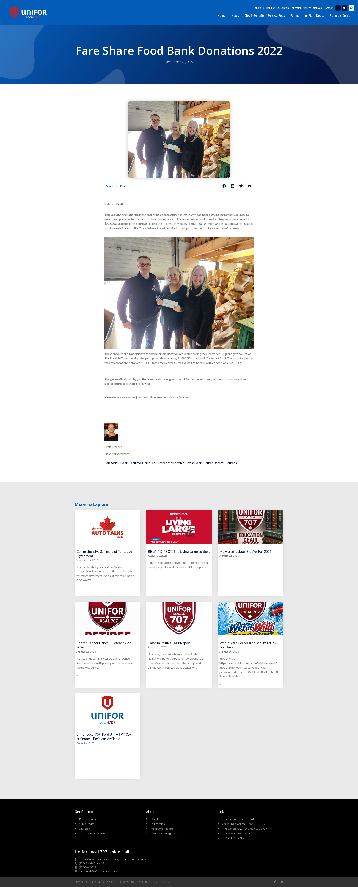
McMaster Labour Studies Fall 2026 (245, 551)
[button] (351, 8)
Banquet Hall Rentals (277, 8)
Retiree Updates (214, 462)
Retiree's (231, 462)
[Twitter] (344, 8)
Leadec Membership (171, 462)
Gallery (307, 8)
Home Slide (149, 462)
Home (221, 16)
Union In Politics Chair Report (169, 643)
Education (296, 8)
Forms (295, 16)
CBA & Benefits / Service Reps (264, 16)
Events (124, 462)
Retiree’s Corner (340, 16)
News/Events (193, 462)
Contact (328, 8)
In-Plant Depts (314, 16)
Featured (135, 462)
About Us (260, 8)
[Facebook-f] (338, 8)
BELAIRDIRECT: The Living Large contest (179, 551)
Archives (317, 8)
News (235, 16)
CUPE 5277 (162, 881)
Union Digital (97, 881)
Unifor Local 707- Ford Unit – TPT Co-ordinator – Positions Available (103, 736)
